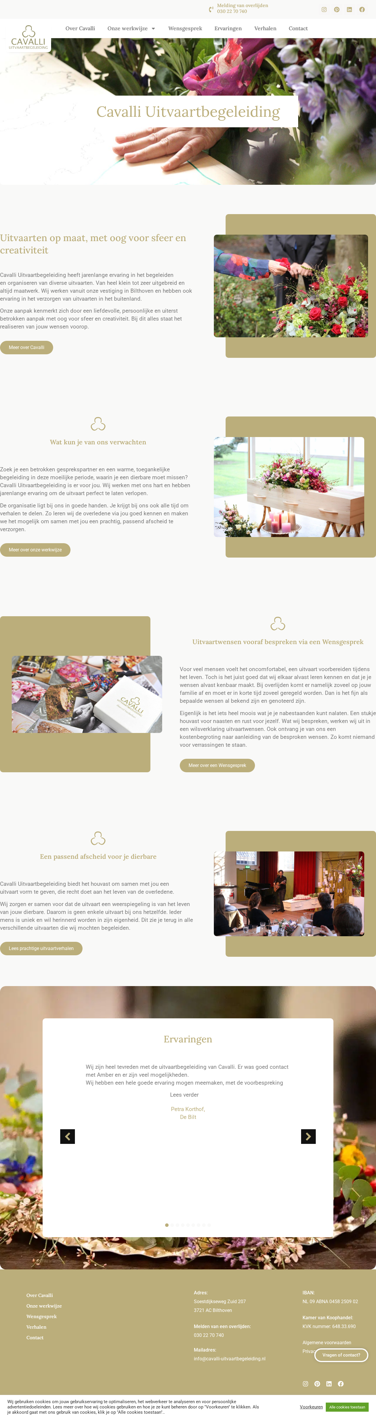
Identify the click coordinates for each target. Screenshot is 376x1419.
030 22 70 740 (209, 1335)
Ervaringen (228, 28)
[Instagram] (324, 9)
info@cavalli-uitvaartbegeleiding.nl (230, 1359)
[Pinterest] (337, 9)
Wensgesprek (185, 28)
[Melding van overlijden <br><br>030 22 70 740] (211, 9)
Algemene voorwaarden (327, 1342)
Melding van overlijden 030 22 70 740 (242, 8)
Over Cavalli (80, 28)
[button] (308, 1136)
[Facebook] (362, 9)
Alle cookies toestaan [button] (347, 1407)
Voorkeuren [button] (311, 1407)
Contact (298, 28)
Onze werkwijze (128, 28)
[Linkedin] (349, 9)
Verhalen (265, 28)
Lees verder (184, 1094)
